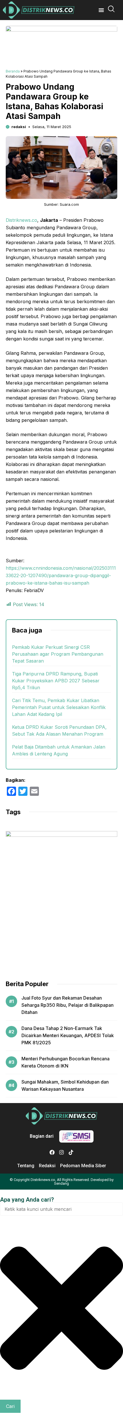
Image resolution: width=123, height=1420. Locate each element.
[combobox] (61, 1209)
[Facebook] (52, 1152)
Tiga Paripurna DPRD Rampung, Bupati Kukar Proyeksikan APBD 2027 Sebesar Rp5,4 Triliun (56, 680)
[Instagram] (61, 1152)
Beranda (13, 71)
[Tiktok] (71, 1152)
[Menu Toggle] (101, 10)
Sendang (61, 1183)
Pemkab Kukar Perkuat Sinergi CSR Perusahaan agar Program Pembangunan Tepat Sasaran (57, 654)
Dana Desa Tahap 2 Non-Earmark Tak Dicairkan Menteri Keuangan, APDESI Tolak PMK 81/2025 (67, 1035)
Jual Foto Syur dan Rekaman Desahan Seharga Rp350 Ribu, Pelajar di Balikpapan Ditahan (67, 1005)
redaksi (18, 126)
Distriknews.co (21, 220)
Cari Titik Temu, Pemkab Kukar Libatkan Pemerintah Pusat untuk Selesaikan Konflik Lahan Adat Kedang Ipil (59, 707)
